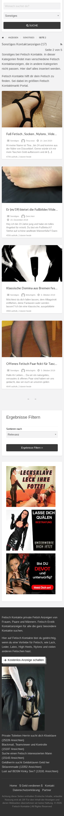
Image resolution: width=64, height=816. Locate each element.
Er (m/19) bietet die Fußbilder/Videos (32, 209)
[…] (50, 152)
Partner (46, 790)
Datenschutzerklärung (26, 790)
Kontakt (49, 785)
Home (13, 785)
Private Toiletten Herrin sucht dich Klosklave (29, 735)
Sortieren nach (14, 429)
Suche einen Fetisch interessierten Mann (27, 753)
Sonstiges (14, 141)
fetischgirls (30, 295)
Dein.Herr (30, 216)
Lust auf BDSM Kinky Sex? (18, 771)
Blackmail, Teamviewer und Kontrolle (24, 744)
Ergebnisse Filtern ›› (32, 447)
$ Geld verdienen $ (31, 785)
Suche (33, 25)
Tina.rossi (30, 141)
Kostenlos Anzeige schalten (26, 660)
